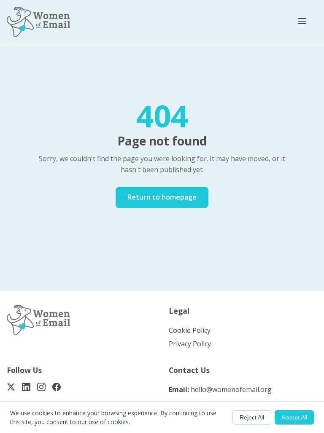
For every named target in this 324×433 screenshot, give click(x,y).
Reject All (252, 417)
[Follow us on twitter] (11, 389)
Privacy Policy (190, 343)
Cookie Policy (190, 330)
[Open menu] (302, 22)
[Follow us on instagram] (41, 389)
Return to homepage (162, 197)
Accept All (294, 417)
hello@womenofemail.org (231, 389)
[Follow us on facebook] (56, 389)
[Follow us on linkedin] (26, 389)
